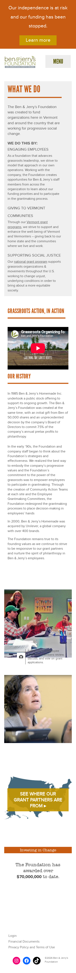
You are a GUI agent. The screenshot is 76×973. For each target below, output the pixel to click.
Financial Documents (23, 941)
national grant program (30, 262)
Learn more (38, 40)
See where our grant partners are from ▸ (38, 800)
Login (12, 936)
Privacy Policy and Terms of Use (31, 947)
